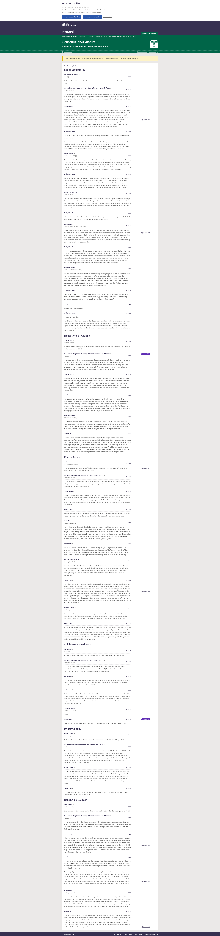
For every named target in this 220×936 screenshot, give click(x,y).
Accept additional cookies (72, 17)
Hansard (68, 31)
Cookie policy (117, 934)
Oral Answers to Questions (115, 36)
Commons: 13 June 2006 (86, 36)
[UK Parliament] (69, 24)
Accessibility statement (151, 934)
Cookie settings (107, 17)
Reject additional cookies (92, 17)
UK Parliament (66, 36)
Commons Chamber (100, 36)
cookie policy (97, 12)
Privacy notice (138, 934)
